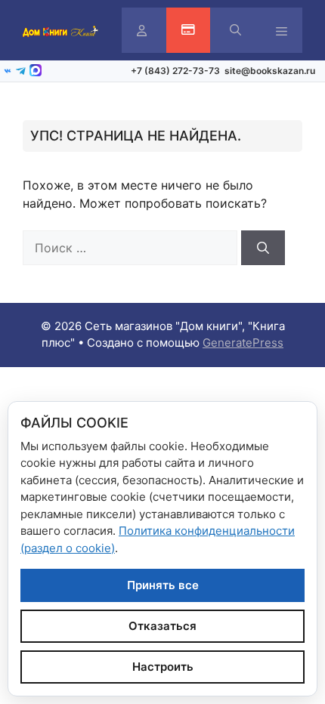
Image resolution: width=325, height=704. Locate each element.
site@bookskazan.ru (269, 70)
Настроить (162, 666)
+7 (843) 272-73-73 (175, 70)
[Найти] (263, 247)
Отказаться (162, 626)
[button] (235, 30)
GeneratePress (243, 342)
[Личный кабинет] (142, 30)
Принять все (163, 585)
